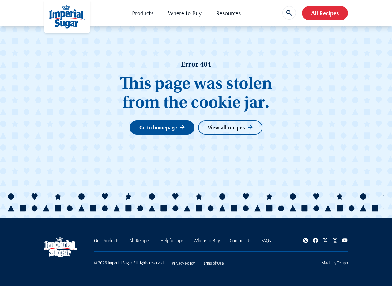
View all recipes (226, 127)
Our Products (106, 240)
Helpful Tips (172, 240)
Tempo (342, 262)
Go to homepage (158, 127)
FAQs (266, 240)
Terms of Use (213, 263)
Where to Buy (185, 13)
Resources (228, 13)
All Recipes (325, 13)
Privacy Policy (183, 263)
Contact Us (240, 240)
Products (142, 13)
